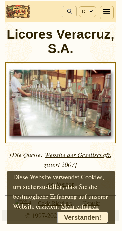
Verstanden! (82, 217)
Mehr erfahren (80, 206)
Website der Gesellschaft (77, 154)
